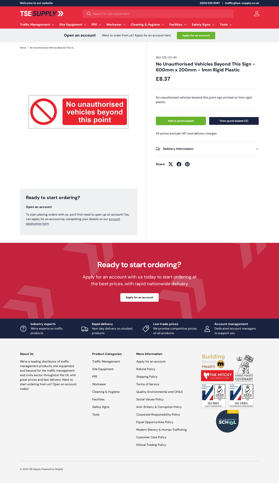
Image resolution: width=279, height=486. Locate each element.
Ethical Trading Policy (151, 445)
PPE (94, 25)
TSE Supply (35, 469)
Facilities (175, 25)
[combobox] (158, 13)
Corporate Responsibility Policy (158, 414)
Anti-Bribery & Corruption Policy (159, 407)
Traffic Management (35, 25)
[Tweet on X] (170, 164)
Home (23, 48)
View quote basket (234, 121)
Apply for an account (196, 35)
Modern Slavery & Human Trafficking (161, 430)
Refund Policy (145, 369)
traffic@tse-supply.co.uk (242, 3)
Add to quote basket (181, 121)
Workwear (113, 25)
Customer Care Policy (151, 437)
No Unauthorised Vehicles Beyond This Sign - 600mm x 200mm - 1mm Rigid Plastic (52, 48)
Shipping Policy (147, 377)
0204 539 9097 (210, 3)
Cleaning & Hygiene (145, 25)
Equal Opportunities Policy (154, 422)
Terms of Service (147, 384)
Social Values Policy (150, 399)
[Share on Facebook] (179, 164)
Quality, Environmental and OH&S (159, 392)
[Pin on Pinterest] (187, 164)
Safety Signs (201, 25)
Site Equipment (70, 25)
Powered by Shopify (52, 469)
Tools (224, 25)
